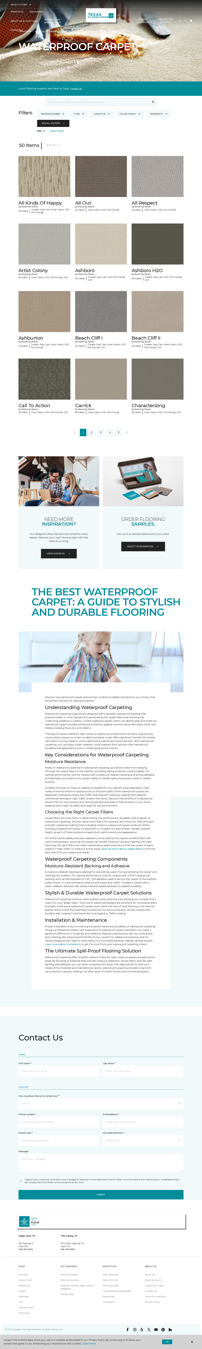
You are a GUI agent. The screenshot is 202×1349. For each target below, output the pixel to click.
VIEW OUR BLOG (56, 553)
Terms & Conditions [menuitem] (155, 1296)
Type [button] (77, 114)
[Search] (153, 102)
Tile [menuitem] (20, 1302)
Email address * (111, 1114)
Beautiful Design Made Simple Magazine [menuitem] (77, 1287)
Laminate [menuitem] (23, 1296)
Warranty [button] (156, 114)
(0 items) (191, 21)
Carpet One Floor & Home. (27, 1329)
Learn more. (89, 1343)
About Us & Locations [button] (24, 21)
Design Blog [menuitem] (67, 1294)
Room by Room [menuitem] (153, 1280)
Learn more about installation (63, 944)
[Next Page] (127, 432)
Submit (101, 1194)
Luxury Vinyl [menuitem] (25, 1280)
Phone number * (27, 1114)
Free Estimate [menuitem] (26, 1307)
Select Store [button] (19, 4)
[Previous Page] (74, 432)
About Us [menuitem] (150, 1274)
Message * (23, 1151)
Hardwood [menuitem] (24, 1285)
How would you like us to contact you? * (39, 1096)
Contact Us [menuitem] (151, 1291)
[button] (180, 21)
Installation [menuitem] (109, 1302)
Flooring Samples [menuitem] (70, 1280)
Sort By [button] (50, 145)
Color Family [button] (127, 114)
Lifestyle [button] (100, 114)
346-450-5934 (25, 1249)
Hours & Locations (142, 21)
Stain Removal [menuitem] (110, 1274)
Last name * (109, 1063)
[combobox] (98, 102)
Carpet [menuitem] (22, 1291)
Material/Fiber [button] (50, 114)
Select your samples (140, 546)
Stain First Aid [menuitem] (110, 1280)
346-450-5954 (68, 1249)
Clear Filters (57, 131)
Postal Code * (25, 1133)
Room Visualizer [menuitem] (69, 1274)
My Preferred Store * (113, 1133)
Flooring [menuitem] (22, 1274)
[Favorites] (185, 21)
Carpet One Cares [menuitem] (154, 1285)
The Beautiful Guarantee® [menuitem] (117, 1291)
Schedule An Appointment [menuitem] (52, 21)
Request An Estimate (165, 21)
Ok (167, 1341)
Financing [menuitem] (16, 30)
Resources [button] (36, 11)
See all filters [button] (51, 123)
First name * (24, 1063)
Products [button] (17, 11)
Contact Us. (76, 88)
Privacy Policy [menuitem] (152, 1302)
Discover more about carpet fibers (121, 848)
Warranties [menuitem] (108, 1296)
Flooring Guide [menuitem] (110, 1285)
